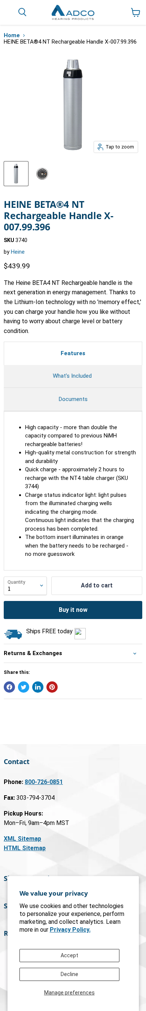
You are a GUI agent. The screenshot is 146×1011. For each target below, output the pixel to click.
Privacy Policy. (70, 929)
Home (12, 35)
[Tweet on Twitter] (23, 687)
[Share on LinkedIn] (37, 687)
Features (73, 353)
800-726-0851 (44, 781)
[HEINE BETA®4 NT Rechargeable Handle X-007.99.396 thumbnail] (16, 174)
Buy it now (73, 609)
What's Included (73, 375)
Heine (18, 251)
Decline (69, 974)
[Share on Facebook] (9, 687)
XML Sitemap (22, 838)
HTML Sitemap (25, 848)
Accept (69, 955)
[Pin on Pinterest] (52, 687)
